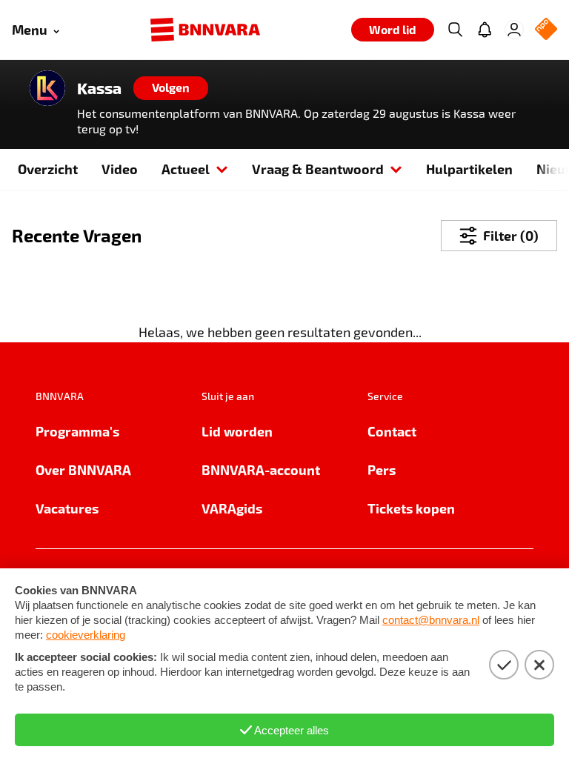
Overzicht (48, 168)
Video (120, 168)
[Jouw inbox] (484, 29)
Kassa (99, 88)
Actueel (186, 168)
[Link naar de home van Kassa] (47, 88)
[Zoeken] (455, 30)
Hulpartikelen (469, 168)
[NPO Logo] (546, 30)
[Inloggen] (514, 30)
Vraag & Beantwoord (318, 168)
